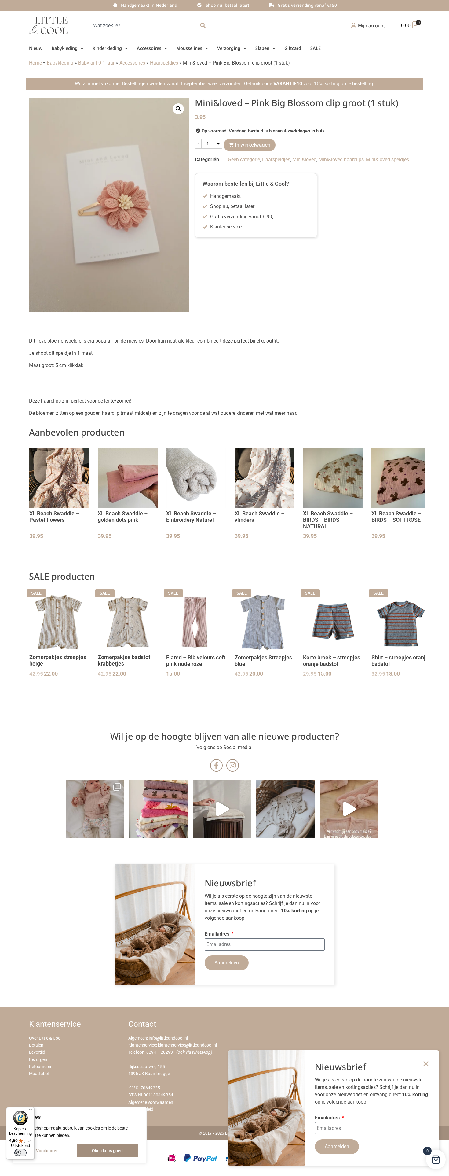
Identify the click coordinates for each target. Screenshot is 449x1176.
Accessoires (149, 48)
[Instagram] (232, 765)
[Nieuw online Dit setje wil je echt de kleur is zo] (349, 809)
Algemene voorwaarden (150, 1102)
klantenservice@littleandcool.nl (187, 1045)
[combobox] (143, 25)
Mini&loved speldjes (387, 159)
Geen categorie (244, 159)
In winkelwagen (252, 145)
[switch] (20, 1152)
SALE (315, 48)
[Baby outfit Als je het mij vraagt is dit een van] (95, 809)
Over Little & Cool (45, 1038)
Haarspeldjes (164, 63)
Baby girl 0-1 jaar (96, 63)
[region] (79, 1135)
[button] (178, 108)
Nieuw (35, 48)
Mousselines (189, 48)
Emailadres (218, 934)
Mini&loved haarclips (341, 159)
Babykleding (65, 48)
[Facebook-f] (216, 765)
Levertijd (37, 1052)
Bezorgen (38, 1059)
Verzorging (228, 48)
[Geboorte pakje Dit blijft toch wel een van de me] (285, 809)
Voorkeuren (47, 1150)
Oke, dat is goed (107, 1150)
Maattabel (39, 1073)
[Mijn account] (353, 25)
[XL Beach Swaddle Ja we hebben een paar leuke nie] (158, 809)
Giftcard (292, 48)
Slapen (262, 48)
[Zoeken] (204, 25)
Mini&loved (304, 159)
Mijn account (371, 25)
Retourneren (41, 1066)
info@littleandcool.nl (168, 1038)
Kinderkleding (107, 48)
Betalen (36, 1045)
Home (35, 63)
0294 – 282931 (160, 1052)
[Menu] (31, 1111)
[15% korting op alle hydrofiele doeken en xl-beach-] (222, 809)
